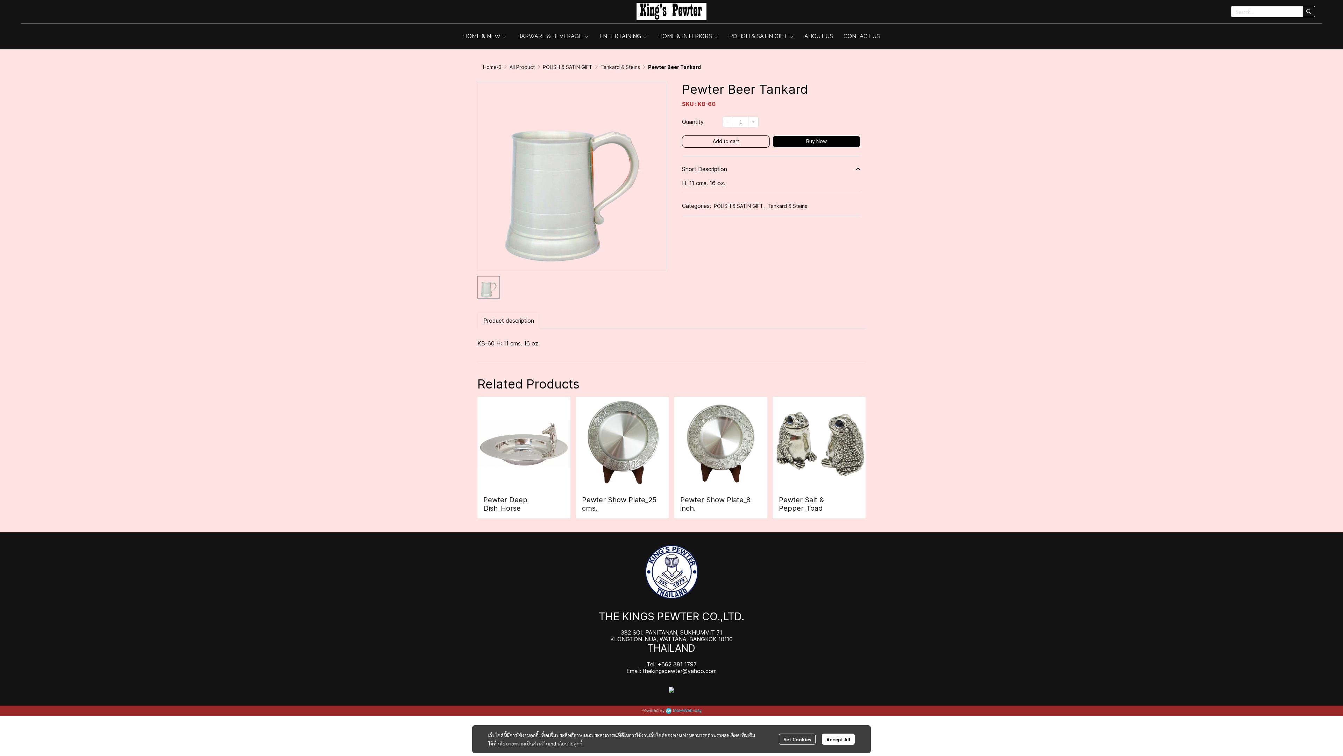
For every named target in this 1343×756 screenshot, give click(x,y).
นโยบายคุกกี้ (569, 743)
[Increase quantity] (753, 122)
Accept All (838, 739)
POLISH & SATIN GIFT (567, 67)
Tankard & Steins (620, 67)
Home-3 (492, 67)
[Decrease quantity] (728, 122)
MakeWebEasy (687, 710)
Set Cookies (797, 739)
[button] (1273, 11)
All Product (522, 67)
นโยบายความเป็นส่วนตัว (522, 743)
